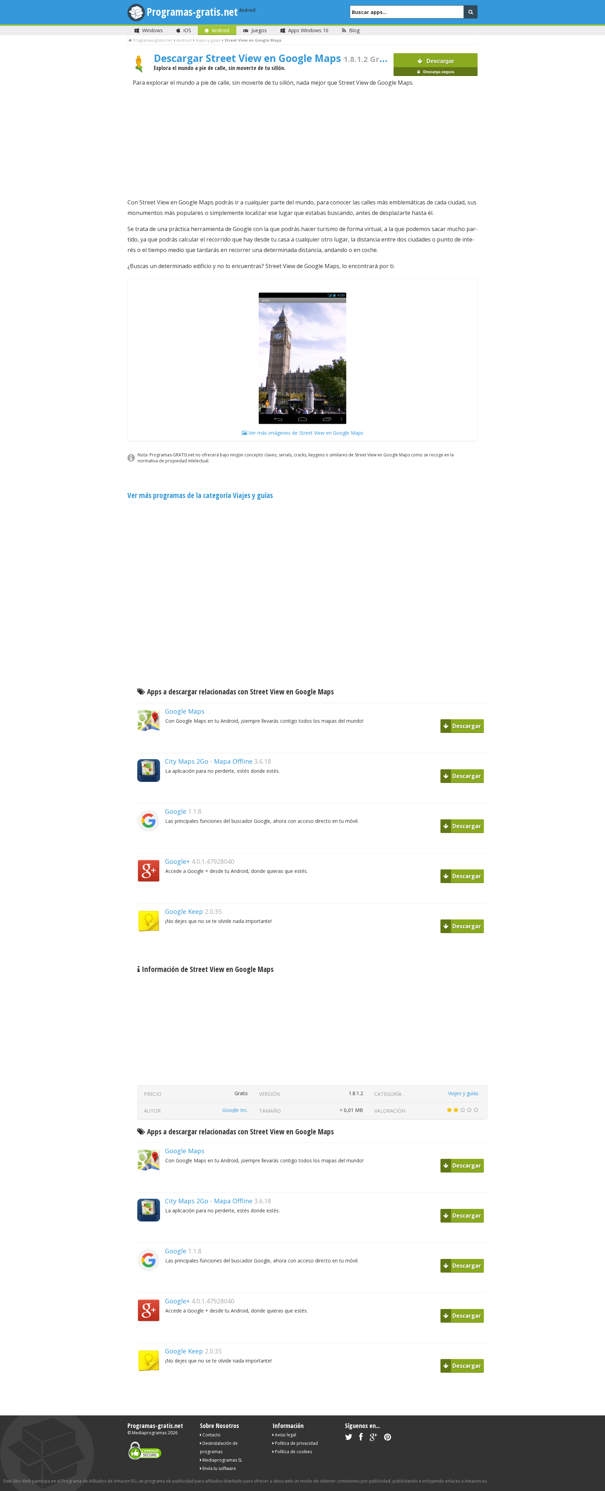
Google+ (177, 861)
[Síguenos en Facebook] (361, 1438)
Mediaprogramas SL (221, 1460)
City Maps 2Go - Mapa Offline (208, 761)
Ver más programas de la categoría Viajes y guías (200, 495)
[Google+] (151, 894)
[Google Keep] (151, 944)
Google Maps (184, 711)
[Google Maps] (151, 744)
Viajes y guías (463, 1093)
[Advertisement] (302, 142)
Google (175, 811)
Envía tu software (218, 1468)
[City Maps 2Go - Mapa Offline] (151, 794)
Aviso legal (285, 1435)
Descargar (438, 66)
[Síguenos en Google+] (373, 1438)
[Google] (151, 844)
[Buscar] (471, 12)
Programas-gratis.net (192, 12)
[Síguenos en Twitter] (348, 1438)
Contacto (211, 1435)
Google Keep (184, 911)
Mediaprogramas (149, 1433)
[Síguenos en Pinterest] (387, 1438)
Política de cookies (293, 1452)
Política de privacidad (296, 1443)
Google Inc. (235, 1110)
